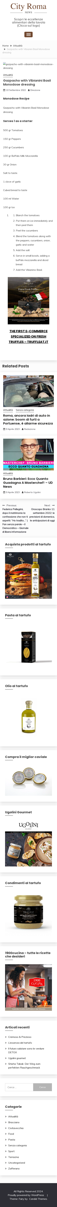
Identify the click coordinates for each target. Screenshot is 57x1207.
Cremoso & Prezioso (19, 1036)
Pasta (11, 1139)
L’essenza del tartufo (20, 1042)
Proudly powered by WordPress (26, 1195)
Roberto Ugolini (32, 492)
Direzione (35, 90)
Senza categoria (25, 409)
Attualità (8, 74)
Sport (11, 1151)
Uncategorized (16, 1162)
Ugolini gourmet (17, 1058)
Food (11, 1133)
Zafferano (14, 1168)
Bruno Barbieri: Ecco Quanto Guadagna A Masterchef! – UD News (28, 483)
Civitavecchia (15, 1128)
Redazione (29, 429)
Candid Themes (38, 1198)
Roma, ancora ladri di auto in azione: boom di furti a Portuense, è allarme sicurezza (28, 419)
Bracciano (13, 1122)
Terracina (13, 1157)
